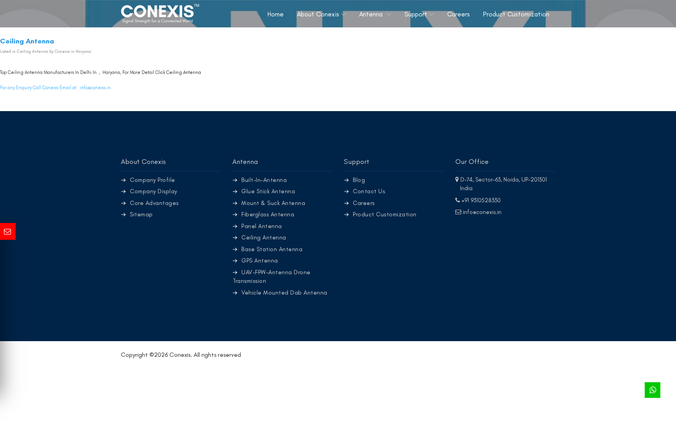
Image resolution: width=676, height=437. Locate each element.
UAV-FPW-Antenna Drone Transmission (272, 277)
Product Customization (516, 14)
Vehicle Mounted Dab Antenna (284, 292)
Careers (458, 14)
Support (416, 14)
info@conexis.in (95, 87)
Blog (359, 179)
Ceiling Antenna (183, 72)
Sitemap (141, 214)
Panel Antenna (261, 226)
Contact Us (369, 191)
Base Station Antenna (271, 249)
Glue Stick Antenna (268, 191)
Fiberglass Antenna (267, 214)
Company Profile (152, 179)
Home (276, 14)
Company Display (153, 191)
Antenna (372, 14)
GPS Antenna (259, 260)
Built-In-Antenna (264, 179)
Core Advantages (154, 203)
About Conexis (318, 14)
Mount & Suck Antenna (273, 203)
